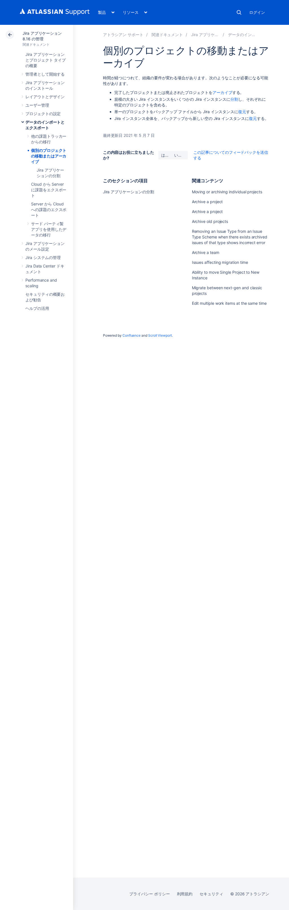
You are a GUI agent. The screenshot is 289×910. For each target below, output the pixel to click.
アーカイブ (222, 92)
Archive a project (207, 201)
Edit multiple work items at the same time (229, 303)
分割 (234, 99)
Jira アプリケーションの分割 (128, 191)
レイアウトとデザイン (45, 96)
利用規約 (185, 893)
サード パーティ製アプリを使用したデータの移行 (48, 229)
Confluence (131, 335)
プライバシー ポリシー (149, 893)
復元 (242, 111)
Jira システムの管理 (43, 257)
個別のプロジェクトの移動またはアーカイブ (48, 156)
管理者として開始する (45, 74)
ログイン (257, 12)
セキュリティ (211, 893)
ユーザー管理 (37, 105)
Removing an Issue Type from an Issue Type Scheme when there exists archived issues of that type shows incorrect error (229, 237)
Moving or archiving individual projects (227, 191)
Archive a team (205, 252)
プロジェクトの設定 (43, 113)
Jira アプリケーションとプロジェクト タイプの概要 (45, 60)
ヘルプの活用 (37, 308)
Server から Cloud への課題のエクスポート (48, 209)
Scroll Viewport (160, 335)
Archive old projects (210, 221)
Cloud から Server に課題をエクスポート (48, 190)
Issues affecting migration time (220, 262)
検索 (239, 12)
